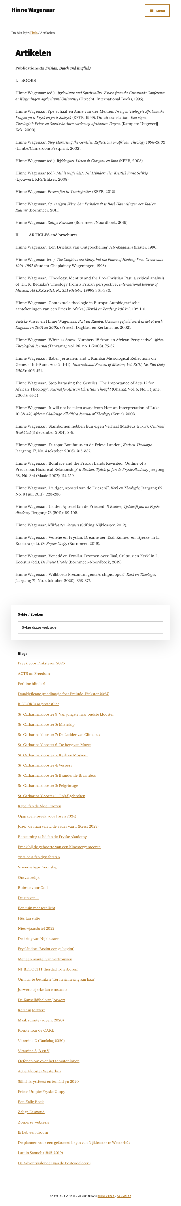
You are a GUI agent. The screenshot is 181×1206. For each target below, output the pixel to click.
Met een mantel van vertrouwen (45, 959)
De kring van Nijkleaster (38, 939)
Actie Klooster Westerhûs (39, 1071)
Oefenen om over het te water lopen (48, 1061)
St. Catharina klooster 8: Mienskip (46, 724)
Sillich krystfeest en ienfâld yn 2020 (48, 1081)
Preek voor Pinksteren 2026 (41, 663)
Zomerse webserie (33, 1122)
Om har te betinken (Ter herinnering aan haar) (56, 979)
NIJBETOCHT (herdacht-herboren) (48, 969)
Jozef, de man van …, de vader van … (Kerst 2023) (58, 826)
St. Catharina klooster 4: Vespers (45, 765)
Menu (160, 10)
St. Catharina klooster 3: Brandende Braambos (57, 775)
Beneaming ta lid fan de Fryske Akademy (52, 837)
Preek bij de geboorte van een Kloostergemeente (59, 847)
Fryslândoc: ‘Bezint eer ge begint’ (46, 949)
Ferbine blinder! (31, 684)
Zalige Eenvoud (31, 1112)
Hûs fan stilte (29, 918)
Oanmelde (124, 1196)
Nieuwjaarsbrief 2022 (36, 928)
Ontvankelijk (29, 877)
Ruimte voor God (33, 888)
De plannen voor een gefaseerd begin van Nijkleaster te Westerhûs (74, 1143)
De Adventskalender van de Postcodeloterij (54, 1163)
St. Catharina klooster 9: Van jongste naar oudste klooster (66, 714)
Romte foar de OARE (36, 1030)
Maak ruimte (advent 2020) (41, 1020)
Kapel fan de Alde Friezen (39, 806)
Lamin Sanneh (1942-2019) (40, 1153)
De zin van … (28, 898)
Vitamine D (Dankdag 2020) (41, 1041)
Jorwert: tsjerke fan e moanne (43, 989)
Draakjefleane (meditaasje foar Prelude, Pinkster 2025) (63, 694)
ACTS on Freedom (34, 673)
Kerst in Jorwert (31, 1010)
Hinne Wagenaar (33, 10)
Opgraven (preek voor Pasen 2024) (47, 816)
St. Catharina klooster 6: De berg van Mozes (54, 745)
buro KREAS (106, 1196)
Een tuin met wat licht (36, 908)
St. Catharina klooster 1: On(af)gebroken (51, 796)
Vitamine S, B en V (33, 1051)
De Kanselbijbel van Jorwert (41, 1000)
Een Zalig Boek (31, 1102)
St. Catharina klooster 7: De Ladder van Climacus (59, 735)
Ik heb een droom (33, 1132)
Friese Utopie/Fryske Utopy (41, 1092)
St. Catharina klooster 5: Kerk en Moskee (53, 755)
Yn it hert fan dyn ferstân (39, 857)
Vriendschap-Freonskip (37, 867)
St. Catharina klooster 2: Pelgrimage (48, 785)
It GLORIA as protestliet (38, 704)
